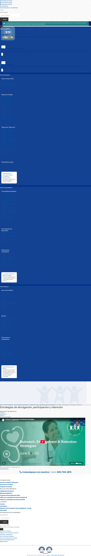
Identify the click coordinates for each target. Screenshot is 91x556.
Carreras (2, 504)
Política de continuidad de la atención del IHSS (12, 499)
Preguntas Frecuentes (6, 486)
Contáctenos (3, 506)
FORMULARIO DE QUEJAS (7, 491)
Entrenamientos (3, 414)
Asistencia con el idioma (6, 484)
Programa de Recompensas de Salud (10, 495)
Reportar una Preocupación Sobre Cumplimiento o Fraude (15, 508)
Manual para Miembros (6, 493)
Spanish (2, 10)
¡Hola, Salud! (3, 510)
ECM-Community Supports (5, 416)
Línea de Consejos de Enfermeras (9, 482)
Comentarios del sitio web (58, 555)
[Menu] (1, 529)
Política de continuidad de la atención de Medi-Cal (13, 497)
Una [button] (1, 525)
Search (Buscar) (4, 12)
